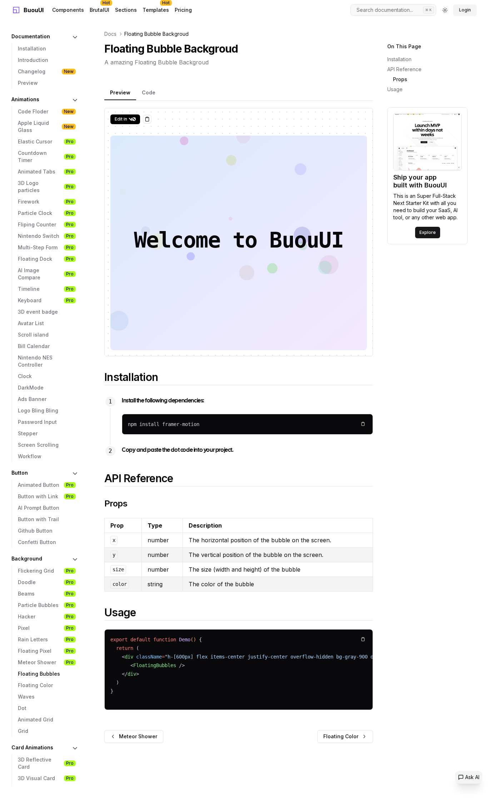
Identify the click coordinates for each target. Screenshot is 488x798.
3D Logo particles (46, 186)
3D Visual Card (46, 778)
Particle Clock (46, 213)
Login (465, 10)
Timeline (46, 289)
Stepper (28, 433)
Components (68, 10)
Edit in (121, 119)
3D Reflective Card (46, 763)
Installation (32, 48)
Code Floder (46, 111)
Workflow (29, 456)
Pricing (183, 10)
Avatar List (31, 323)
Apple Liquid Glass (46, 126)
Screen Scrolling (38, 445)
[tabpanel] (238, 232)
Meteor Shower (46, 662)
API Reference (404, 69)
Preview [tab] (120, 92)
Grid (23, 731)
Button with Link (46, 496)
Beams (46, 594)
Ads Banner (32, 399)
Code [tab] (148, 92)
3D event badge (38, 312)
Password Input (37, 422)
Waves (26, 697)
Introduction (33, 60)
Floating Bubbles (39, 674)
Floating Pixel (46, 651)
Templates (156, 8)
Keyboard (46, 300)
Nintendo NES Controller (35, 361)
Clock (25, 376)
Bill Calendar (34, 346)
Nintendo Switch (46, 236)
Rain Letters (46, 639)
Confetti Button (37, 542)
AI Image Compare (46, 273)
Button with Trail (38, 519)
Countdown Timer (46, 156)
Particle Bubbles (46, 605)
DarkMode (31, 388)
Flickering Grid (46, 571)
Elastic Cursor (46, 141)
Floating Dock (46, 259)
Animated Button (46, 485)
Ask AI (472, 777)
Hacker (46, 616)
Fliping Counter (46, 224)
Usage (395, 89)
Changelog (46, 71)
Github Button (35, 531)
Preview (28, 83)
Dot (22, 708)
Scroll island (33, 335)
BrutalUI (100, 8)
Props (400, 79)
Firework (46, 202)
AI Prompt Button (38, 508)
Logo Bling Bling (38, 410)
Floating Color (35, 685)
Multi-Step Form (46, 247)
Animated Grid (35, 719)
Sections (126, 10)
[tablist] (238, 94)
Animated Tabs (46, 171)
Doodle (46, 582)
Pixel (46, 628)
